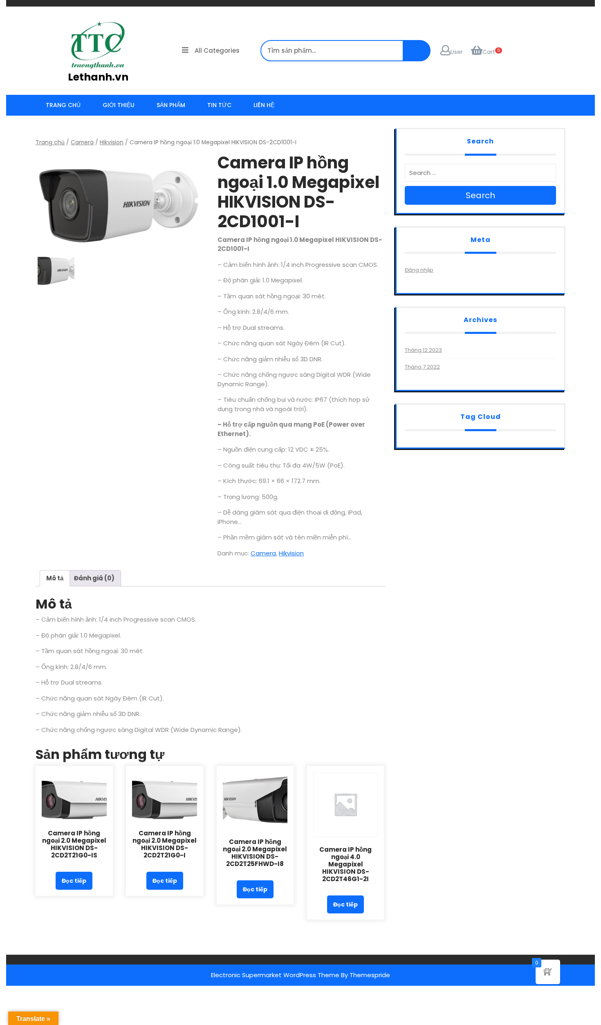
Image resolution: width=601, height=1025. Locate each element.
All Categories (217, 50)
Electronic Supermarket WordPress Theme (275, 975)
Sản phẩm (171, 105)
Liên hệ (263, 105)
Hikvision (111, 142)
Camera (82, 142)
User (457, 52)
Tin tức (219, 105)
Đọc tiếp (74, 881)
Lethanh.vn (98, 77)
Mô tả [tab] (54, 578)
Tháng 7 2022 (422, 367)
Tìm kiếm (585, 14)
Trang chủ (63, 105)
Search (480, 195)
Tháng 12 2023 (423, 350)
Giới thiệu (119, 105)
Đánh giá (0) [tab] (94, 578)
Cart (488, 52)
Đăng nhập (419, 270)
